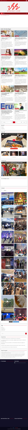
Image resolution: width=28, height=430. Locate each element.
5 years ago (3, 39)
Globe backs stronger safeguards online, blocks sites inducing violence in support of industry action (13, 345)
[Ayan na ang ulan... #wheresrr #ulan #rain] (7, 301)
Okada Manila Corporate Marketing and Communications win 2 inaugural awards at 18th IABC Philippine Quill (20, 57)
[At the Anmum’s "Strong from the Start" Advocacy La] (7, 237)
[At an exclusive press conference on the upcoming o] (7, 314)
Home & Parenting (17, 73)
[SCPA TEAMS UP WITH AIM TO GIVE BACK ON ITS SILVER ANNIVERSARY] (7, 71)
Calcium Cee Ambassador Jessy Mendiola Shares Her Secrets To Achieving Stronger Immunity (6, 57)
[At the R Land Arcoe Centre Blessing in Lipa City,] (7, 224)
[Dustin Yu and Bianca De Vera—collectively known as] (20, 288)
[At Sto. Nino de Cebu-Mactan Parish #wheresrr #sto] (20, 198)
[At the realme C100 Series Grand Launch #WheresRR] (7, 250)
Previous (4, 122)
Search (26, 333)
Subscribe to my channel (14, 148)
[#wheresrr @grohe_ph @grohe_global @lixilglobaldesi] (7, 263)
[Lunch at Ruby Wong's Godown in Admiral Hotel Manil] (20, 224)
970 (11, 122)
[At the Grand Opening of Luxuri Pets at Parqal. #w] (7, 275)
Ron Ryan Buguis (8, 39)
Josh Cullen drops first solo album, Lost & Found (9, 357)
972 (16, 122)
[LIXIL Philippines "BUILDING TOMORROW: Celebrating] (20, 250)
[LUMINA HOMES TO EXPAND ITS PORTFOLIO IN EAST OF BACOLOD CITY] (20, 71)
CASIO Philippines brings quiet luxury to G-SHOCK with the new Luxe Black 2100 (10, 338)
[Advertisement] (14, 21)
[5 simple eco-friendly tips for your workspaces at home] (7, 33)
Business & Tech (3, 73)
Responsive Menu (26, 0)
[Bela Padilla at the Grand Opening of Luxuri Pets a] (7, 288)
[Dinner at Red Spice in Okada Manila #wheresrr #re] (20, 301)
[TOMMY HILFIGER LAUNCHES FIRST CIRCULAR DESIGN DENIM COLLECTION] (20, 33)
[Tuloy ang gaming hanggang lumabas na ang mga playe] (20, 263)
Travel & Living (16, 54)
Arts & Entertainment (3, 54)
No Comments (3, 40)
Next (24, 122)
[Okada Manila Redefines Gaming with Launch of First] (20, 314)
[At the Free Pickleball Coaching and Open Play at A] (7, 211)
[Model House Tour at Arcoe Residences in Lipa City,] (20, 211)
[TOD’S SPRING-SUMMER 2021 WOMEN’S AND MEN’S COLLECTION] (20, 88)
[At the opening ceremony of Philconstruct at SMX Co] (7, 198)
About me (2, 126)
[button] (15, 150)
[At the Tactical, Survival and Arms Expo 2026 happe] (20, 237)
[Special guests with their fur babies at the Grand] (20, 275)
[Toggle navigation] (4, 13)
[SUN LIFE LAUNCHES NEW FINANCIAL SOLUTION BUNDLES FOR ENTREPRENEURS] (7, 88)
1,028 (21, 122)
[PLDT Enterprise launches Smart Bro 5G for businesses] (20, 106)
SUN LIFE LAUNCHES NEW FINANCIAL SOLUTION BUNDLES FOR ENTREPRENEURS (7, 93)
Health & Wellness (9, 54)
